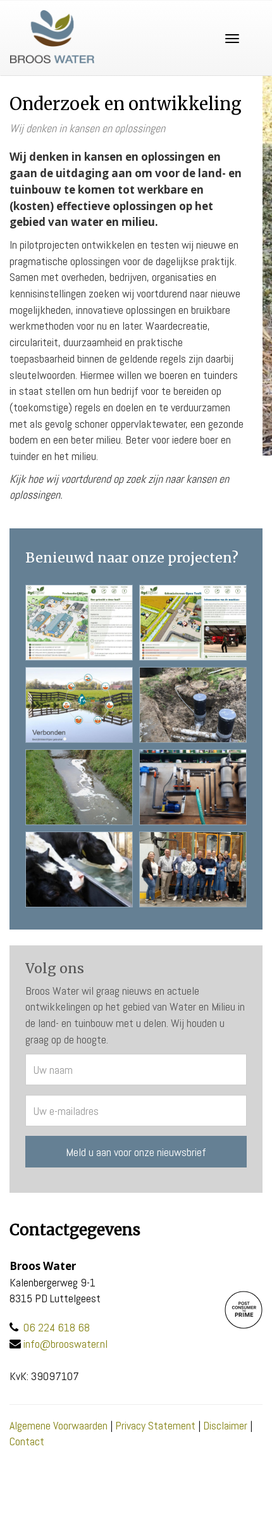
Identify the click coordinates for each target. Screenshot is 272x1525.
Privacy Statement (155, 1425)
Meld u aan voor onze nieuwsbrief (136, 1152)
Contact (26, 1441)
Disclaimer (225, 1425)
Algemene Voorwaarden (58, 1425)
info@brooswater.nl (65, 1343)
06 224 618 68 (56, 1327)
